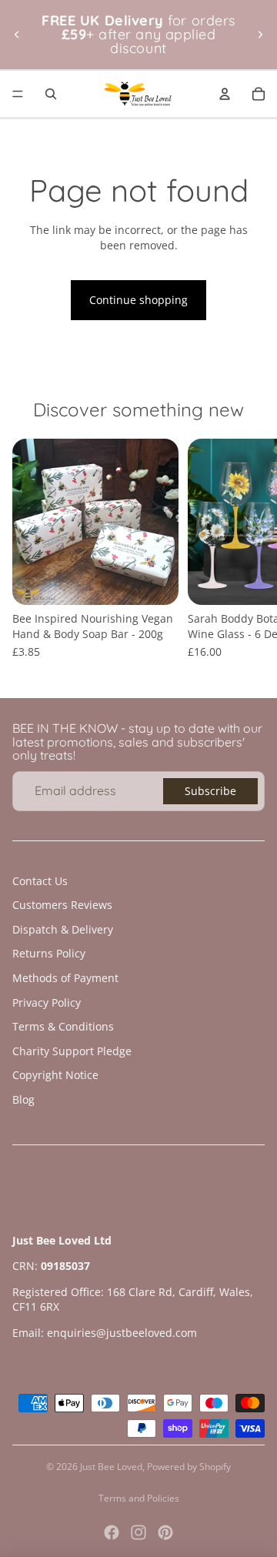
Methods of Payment (65, 978)
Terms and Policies (138, 1498)
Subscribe (210, 791)
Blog (23, 1099)
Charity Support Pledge (72, 1051)
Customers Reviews (62, 904)
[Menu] (17, 94)
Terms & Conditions (63, 1026)
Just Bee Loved (111, 1466)
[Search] (51, 94)
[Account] (225, 94)
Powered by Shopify (189, 1466)
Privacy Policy (46, 1002)
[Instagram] (138, 1532)
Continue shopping (138, 299)
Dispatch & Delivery (62, 929)
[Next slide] (260, 35)
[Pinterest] (165, 1532)
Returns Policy (48, 953)
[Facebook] (111, 1532)
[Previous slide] (17, 35)
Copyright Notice (55, 1075)
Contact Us (40, 881)
